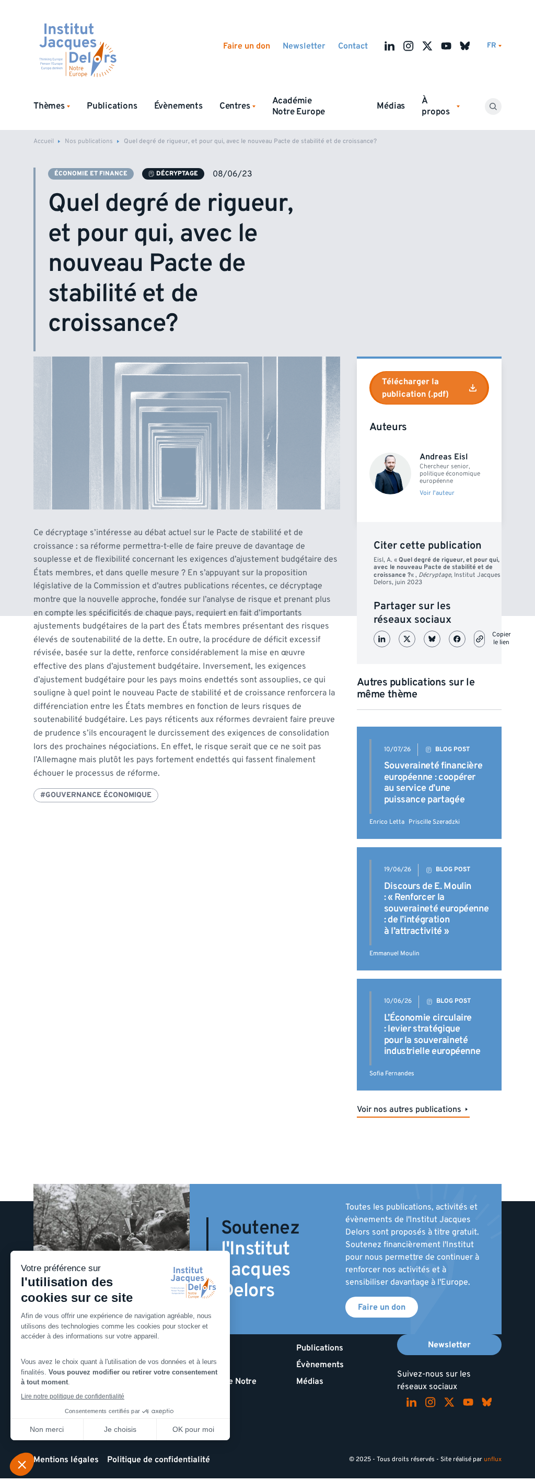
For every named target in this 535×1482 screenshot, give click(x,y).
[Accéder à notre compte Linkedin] (390, 46)
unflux (493, 1459)
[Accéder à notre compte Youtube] (446, 46)
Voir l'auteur (437, 493)
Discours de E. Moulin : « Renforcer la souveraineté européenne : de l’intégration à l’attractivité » (436, 909)
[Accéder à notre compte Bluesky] (465, 46)
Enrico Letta (386, 821)
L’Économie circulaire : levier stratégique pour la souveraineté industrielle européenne (432, 1034)
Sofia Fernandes (391, 1073)
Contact (353, 46)
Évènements (178, 106)
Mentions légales (66, 1459)
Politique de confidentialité (158, 1459)
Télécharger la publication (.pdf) (415, 388)
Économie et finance (90, 173)
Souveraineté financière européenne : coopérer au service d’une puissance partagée (433, 782)
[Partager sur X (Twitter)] (407, 639)
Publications (112, 106)
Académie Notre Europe (298, 106)
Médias (391, 106)
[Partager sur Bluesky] (432, 639)
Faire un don (246, 46)
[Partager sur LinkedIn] (382, 639)
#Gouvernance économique (96, 795)
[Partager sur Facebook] (457, 639)
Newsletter (304, 46)
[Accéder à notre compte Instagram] (408, 46)
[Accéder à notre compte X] (427, 46)
